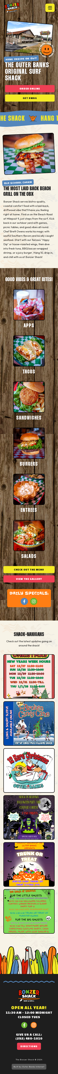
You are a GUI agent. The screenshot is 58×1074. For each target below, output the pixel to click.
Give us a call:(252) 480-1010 (28, 1036)
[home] (12, 7)
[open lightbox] (29, 676)
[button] (50, 8)
